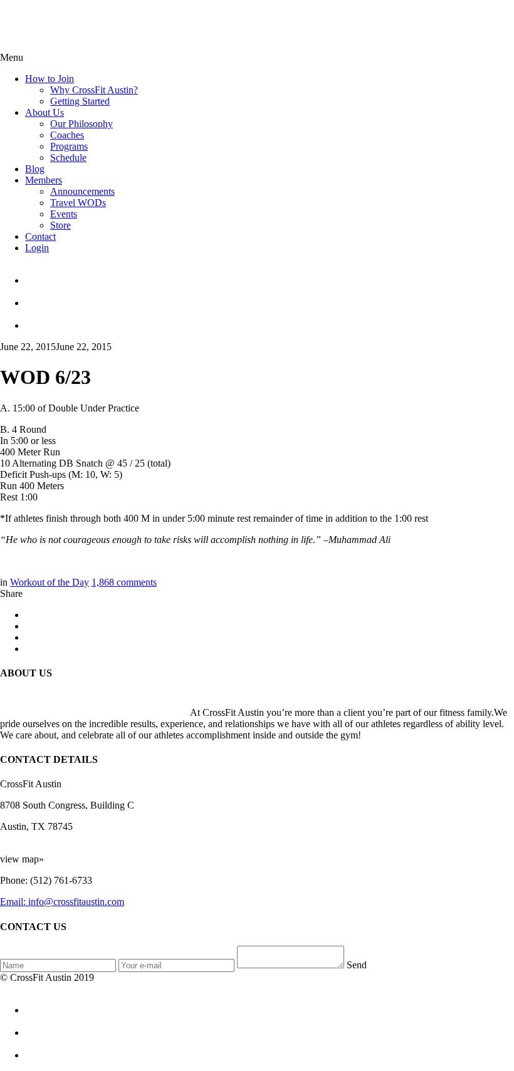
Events (63, 214)
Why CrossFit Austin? (94, 90)
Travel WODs (78, 202)
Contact (40, 236)
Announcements (82, 191)
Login (37, 247)
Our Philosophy (81, 123)
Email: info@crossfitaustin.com (62, 901)
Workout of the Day (49, 582)
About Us (44, 112)
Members (43, 180)
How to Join (49, 78)
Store (60, 225)
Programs (69, 146)
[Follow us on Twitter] (269, 297)
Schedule (68, 157)
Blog (35, 168)
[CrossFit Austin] (269, 275)
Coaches (67, 135)
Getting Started (80, 101)
